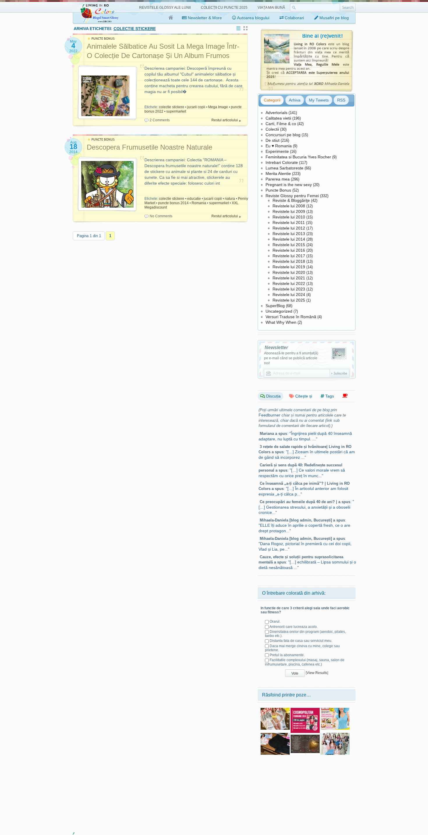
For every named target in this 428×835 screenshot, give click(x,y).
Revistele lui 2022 (289, 283)
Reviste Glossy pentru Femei (292, 195)
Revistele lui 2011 (289, 222)
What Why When (281, 322)
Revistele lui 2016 (289, 250)
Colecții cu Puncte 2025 (224, 8)
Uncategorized (279, 311)
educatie (194, 199)
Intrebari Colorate (282, 162)
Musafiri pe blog (333, 17)
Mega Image (218, 107)
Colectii (272, 129)
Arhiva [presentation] (294, 100)
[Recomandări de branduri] (345, 396)
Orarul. (275, 621)
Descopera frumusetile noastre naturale (149, 147)
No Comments (161, 216)
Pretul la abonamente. (287, 655)
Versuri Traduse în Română (291, 316)
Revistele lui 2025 (289, 300)
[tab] (272, 100)
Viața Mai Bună (271, 8)
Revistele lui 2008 (289, 206)
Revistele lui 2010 (289, 217)
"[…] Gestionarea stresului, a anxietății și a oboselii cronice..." (306, 507)
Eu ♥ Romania (279, 145)
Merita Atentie (278, 173)
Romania (199, 203)
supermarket (176, 111)
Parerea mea (278, 179)
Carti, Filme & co (281, 123)
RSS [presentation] (341, 100)
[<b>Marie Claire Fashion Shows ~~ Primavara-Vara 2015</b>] (335, 735)
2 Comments (160, 120)
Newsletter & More (204, 17)
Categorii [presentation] (272, 100)
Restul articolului (224, 120)
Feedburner (269, 415)
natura (230, 199)
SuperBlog (275, 305)
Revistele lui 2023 (289, 289)
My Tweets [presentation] (319, 100)
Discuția (273, 396)
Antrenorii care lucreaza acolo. (293, 627)
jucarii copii (196, 107)
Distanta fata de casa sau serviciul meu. (301, 641)
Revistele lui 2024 (289, 294)
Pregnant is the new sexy (289, 184)
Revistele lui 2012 (289, 228)
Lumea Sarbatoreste (284, 168)
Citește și (303, 396)
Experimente (277, 151)
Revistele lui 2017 (289, 255)
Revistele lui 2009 (289, 211)
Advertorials (276, 112)
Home (171, 17)
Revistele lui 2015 (289, 244)
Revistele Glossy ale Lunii (165, 8)
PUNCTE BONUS (103, 39)
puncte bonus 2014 (173, 203)
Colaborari (294, 17)
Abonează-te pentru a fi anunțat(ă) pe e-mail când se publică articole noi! (291, 358)
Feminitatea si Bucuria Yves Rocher (298, 157)
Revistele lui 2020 (289, 272)
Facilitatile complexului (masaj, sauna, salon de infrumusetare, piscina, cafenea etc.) (304, 662)
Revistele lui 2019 (289, 267)
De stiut (273, 140)
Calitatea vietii (278, 118)
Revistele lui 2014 (289, 239)
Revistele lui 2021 (289, 278)
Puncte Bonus (278, 190)
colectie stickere (171, 107)
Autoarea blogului (252, 17)
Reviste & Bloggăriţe (291, 200)
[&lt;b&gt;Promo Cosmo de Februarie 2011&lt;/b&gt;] (305, 710)
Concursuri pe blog (283, 134)
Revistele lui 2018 (289, 261)
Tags (329, 396)
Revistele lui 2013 (289, 233)
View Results (317, 673)
